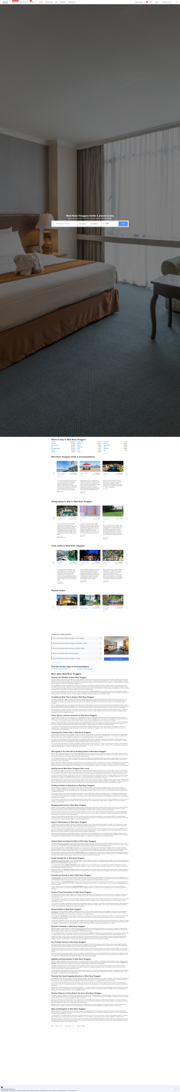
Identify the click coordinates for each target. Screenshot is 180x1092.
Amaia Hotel (60, 607)
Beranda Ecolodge (61, 518)
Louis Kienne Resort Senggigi (83, 607)
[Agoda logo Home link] (5, 2)
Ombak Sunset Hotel (83, 474)
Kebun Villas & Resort (60, 562)
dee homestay (83, 518)
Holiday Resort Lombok (106, 562)
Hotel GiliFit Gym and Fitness (107, 518)
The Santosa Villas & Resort (84, 562)
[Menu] (176, 2)
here (77, 1090)
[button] (147, 2)
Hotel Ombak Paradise (106, 474)
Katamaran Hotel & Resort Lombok (61, 474)
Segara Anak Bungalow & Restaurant (106, 608)
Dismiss (176, 1088)
